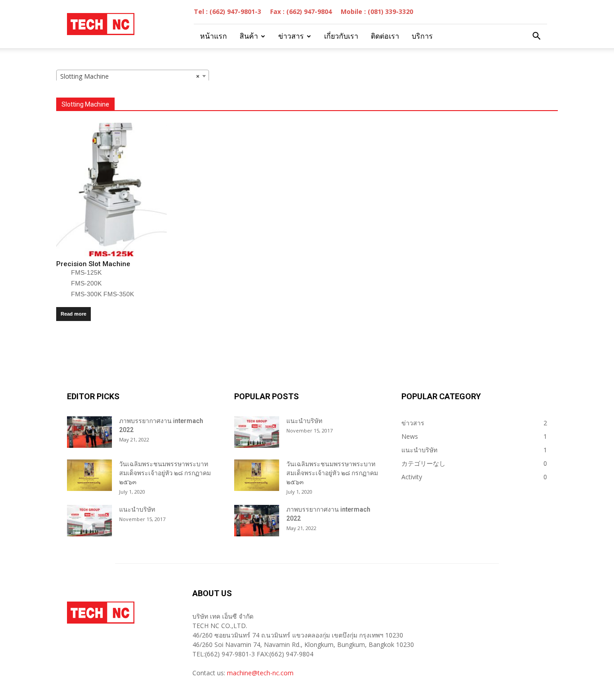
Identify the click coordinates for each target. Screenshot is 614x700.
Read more (73, 314)
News (409, 436)
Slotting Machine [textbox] (130, 76)
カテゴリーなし (423, 463)
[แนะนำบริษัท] (89, 520)
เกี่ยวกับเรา (341, 36)
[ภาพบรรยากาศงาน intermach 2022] (89, 432)
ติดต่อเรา (385, 36)
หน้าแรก (213, 36)
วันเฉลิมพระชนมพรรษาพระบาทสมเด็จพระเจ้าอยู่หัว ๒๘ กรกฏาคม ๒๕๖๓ (165, 473)
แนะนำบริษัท (137, 509)
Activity (411, 477)
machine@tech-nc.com (260, 673)
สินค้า (249, 36)
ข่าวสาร (291, 36)
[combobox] (132, 76)
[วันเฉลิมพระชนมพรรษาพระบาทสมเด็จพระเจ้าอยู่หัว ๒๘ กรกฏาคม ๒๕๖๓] (89, 475)
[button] (536, 36)
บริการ (422, 36)
